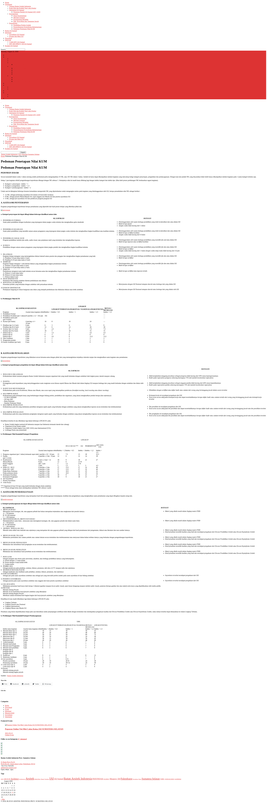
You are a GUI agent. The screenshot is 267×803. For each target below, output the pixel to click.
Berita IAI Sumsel (11, 31)
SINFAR (8, 40)
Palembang (126, 778)
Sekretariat (8, 717)
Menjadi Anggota (19, 17)
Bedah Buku (37, 779)
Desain (42, 779)
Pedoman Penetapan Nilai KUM (24, 29)
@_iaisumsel (22, 739)
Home (7, 2)
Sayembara (8, 715)
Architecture (22, 779)
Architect (15, 779)
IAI (51, 778)
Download (8, 38)
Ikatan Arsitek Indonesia (15, 676)
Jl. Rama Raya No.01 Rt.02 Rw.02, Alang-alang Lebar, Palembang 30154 (18, 763)
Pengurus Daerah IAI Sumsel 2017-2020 (26, 12)
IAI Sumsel (58, 779)
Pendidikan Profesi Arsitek (22, 25)
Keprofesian (13, 23)
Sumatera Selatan (151, 778)
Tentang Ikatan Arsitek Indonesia (20, 6)
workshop (178, 779)
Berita (7, 705)
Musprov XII (115, 779)
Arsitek (30, 778)
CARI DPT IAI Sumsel (17, 42)
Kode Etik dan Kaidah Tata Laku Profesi (22, 8)
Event (7, 709)
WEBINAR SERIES (169, 779)
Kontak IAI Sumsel (11, 46)
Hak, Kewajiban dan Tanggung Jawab (26, 21)
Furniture (47, 779)
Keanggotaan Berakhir (20, 19)
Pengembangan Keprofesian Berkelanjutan (27, 27)
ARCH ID (7, 779)
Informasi (8, 33)
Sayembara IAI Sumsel (16, 34)
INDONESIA (97, 779)
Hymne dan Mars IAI (16, 36)
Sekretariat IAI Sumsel (16, 10)
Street (140, 779)
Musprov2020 (9, 713)
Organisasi (8, 4)
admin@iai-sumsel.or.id (8, 768)
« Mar (3, 799)
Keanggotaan (13, 14)
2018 (2, 779)
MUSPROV (106, 779)
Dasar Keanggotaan (19, 16)
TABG (162, 779)
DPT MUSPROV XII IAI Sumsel (20, 44)
